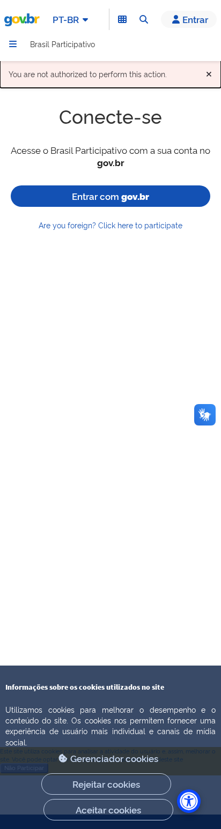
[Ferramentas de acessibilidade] (189, 801)
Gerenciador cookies (114, 758)
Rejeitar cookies (106, 784)
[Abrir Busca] (143, 19)
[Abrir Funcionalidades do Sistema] (122, 19)
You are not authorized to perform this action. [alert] (110, 71)
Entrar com (110, 196)
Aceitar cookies (108, 809)
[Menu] (12, 44)
